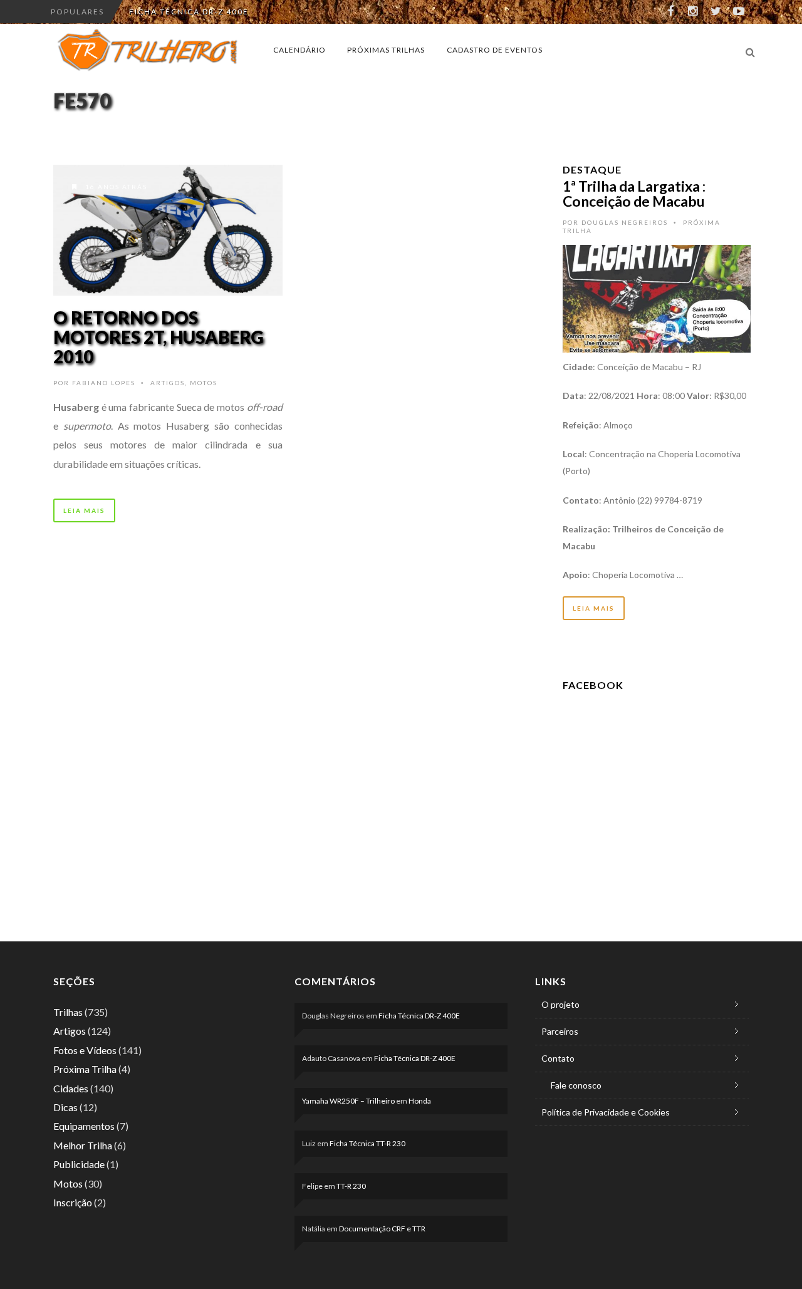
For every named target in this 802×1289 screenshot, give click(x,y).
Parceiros (559, 1031)
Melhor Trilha (82, 1145)
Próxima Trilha (85, 1069)
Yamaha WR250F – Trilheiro (348, 1100)
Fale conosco (576, 1085)
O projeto (560, 1004)
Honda (420, 1100)
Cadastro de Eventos (495, 49)
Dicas (65, 1107)
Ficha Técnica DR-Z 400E (189, 11)
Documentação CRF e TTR (382, 1228)
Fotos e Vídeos (85, 1050)
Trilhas (68, 1012)
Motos (203, 382)
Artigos (167, 382)
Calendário (299, 49)
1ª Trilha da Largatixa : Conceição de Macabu (634, 193)
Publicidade (79, 1164)
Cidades (70, 1088)
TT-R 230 (351, 1186)
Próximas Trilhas (386, 49)
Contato (558, 1058)
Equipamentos (84, 1126)
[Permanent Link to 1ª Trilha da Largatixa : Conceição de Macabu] (657, 297)
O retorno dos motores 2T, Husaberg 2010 (158, 337)
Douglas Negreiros (624, 222)
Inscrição (72, 1202)
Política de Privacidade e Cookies (605, 1112)
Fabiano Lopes (103, 382)
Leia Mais (84, 510)
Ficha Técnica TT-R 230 (367, 1143)
